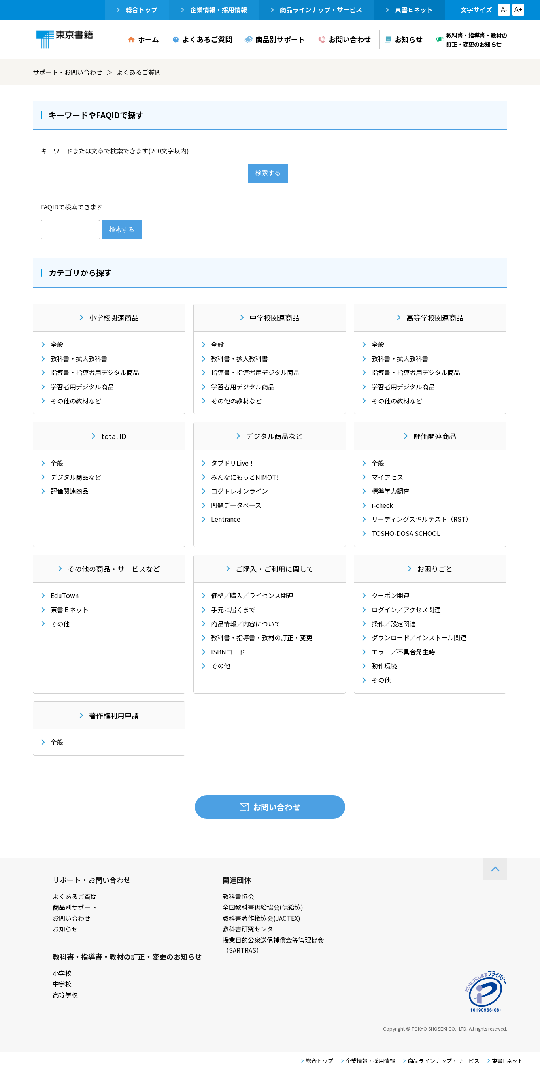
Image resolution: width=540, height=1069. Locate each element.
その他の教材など (76, 400)
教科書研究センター (251, 928)
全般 (57, 344)
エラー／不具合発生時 (403, 651)
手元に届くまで (233, 609)
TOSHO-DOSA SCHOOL (406, 533)
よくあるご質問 (207, 39)
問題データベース (236, 505)
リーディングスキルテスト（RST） (422, 519)
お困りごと (435, 569)
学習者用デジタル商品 (82, 386)
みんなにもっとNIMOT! (245, 477)
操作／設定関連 (394, 623)
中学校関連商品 (274, 317)
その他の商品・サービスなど (114, 569)
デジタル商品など (76, 477)
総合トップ (141, 9)
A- (504, 9)
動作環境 (384, 665)
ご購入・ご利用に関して (274, 569)
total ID (114, 436)
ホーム (148, 39)
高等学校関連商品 (434, 317)
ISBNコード (228, 651)
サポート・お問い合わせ (67, 72)
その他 (60, 623)
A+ (518, 9)
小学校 (62, 973)
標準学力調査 (391, 491)
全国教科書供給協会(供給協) (263, 907)
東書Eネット (507, 1061)
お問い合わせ (350, 39)
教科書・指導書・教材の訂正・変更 (261, 637)
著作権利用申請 (114, 715)
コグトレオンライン (239, 491)
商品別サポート (280, 39)
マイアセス (387, 477)
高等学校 (65, 994)
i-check (382, 505)
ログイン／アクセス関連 (406, 609)
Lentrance (225, 519)
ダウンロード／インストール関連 (419, 637)
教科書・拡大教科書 (79, 358)
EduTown (65, 595)
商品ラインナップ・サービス (321, 9)
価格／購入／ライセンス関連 (252, 595)
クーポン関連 (391, 595)
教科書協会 (238, 896)
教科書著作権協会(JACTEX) (261, 918)
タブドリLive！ (233, 463)
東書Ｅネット (414, 9)
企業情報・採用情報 (218, 9)
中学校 (62, 983)
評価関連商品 (70, 491)
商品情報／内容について (246, 623)
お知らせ (409, 39)
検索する (268, 173)
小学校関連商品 (114, 317)
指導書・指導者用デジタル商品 (95, 372)
